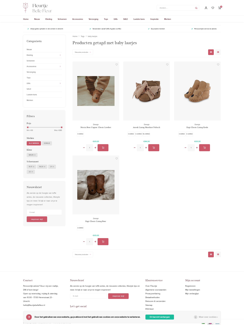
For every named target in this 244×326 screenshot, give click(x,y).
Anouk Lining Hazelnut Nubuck (146, 127)
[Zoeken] (196, 8)
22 (31, 172)
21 (52, 166)
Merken (167, 19)
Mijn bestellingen (192, 289)
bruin (32, 155)
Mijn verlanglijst (192, 293)
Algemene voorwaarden (155, 289)
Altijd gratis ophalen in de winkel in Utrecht (46, 29)
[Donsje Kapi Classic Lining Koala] (197, 91)
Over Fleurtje (151, 286)
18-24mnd (146, 134)
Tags (82, 36)
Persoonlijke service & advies (205, 29)
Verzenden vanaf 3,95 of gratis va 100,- (107, 29)
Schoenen (62, 19)
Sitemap (148, 305)
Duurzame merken (158, 29)
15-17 (31, 166)
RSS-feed (149, 309)
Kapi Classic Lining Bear (95, 221)
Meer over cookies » (208, 317)
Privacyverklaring (152, 293)
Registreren (190, 286)
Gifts (116, 19)
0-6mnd (80, 134)
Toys (106, 19)
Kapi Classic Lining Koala (197, 127)
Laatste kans (139, 19)
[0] (219, 7)
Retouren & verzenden (155, 301)
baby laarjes (92, 36)
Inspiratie (154, 19)
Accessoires (77, 19)
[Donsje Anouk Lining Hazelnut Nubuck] (146, 91)
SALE (125, 19)
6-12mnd (138, 134)
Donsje (47, 143)
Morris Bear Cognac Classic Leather (95, 127)
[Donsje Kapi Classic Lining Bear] (96, 184)
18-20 (42, 166)
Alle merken (34, 143)
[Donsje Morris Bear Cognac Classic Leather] (96, 91)
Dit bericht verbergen (160, 317)
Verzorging (93, 19)
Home (26, 19)
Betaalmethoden (152, 297)
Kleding (48, 19)
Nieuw (37, 19)
